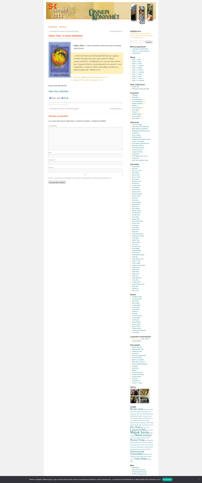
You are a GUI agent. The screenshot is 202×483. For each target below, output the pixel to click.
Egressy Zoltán (136, 196)
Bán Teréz (135, 168)
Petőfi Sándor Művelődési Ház (140, 143)
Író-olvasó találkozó (78, 102)
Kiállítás (134, 105)
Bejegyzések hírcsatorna (138, 470)
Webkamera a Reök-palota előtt (140, 89)
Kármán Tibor (136, 219)
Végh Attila (135, 280)
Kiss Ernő (135, 427)
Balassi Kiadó (136, 303)
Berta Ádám (135, 179)
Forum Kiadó (136, 307)
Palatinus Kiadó (136, 328)
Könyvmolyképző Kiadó (139, 355)
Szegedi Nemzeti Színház (143, 449)
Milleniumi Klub (113, 102)
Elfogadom (167, 479)
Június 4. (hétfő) (136, 59)
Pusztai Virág (137, 439)
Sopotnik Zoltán (136, 250)
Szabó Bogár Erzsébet (138, 255)
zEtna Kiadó (135, 332)
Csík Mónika (135, 187)
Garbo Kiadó (135, 309)
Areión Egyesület (137, 299)
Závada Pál (135, 288)
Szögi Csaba (135, 269)
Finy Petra (135, 198)
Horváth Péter (136, 215)
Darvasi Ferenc (136, 189)
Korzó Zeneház (136, 135)
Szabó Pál (135, 257)
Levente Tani (149, 430)
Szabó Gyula (143, 442)
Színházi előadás (136, 114)
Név (50, 152)
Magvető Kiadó (136, 322)
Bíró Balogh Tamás (148, 414)
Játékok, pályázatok (137, 103)
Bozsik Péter (135, 183)
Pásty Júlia (135, 231)
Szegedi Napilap (136, 376)
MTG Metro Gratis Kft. (138, 362)
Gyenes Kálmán (136, 202)
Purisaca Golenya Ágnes (143, 438)
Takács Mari (135, 271)
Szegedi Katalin (149, 447)
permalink (64, 104)
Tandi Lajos (135, 276)
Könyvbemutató (102, 102)
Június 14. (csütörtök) (138, 80)
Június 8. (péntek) (91, 102)
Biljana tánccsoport (148, 409)
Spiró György (136, 252)
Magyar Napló (136, 324)
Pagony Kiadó (136, 326)
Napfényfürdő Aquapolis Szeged (141, 139)
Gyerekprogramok (137, 99)
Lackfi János (135, 225)
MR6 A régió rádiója (138, 360)
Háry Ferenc (135, 206)
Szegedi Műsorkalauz (138, 374)
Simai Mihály (136, 248)
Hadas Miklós (136, 204)
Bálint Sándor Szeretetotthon (140, 129)
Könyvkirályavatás (116, 31)
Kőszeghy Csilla (145, 427)
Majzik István (139, 432)
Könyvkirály (135, 110)
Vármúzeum (135, 158)
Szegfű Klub (135, 154)
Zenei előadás (136, 118)
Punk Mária (135, 238)
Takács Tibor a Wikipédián (58, 91)
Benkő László (136, 175)
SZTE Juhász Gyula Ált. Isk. (140, 156)
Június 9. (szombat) (137, 70)
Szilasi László (136, 267)
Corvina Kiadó (136, 305)
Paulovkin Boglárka (137, 234)
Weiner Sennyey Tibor (138, 284)
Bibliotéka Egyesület (137, 349)
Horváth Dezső (136, 213)
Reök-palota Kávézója (138, 147)
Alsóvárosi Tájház (137, 124)
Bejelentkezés (136, 467)
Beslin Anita (136, 409)
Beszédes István (136, 181)
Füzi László (135, 200)
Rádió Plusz (135, 368)
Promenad (135, 366)
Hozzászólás (53, 126)
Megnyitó (134, 112)
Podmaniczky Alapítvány (139, 330)
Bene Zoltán (135, 173)
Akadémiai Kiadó (137, 297)
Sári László (135, 244)
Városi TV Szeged (137, 383)
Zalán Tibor (135, 286)
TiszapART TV (136, 381)
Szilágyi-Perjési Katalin (138, 265)
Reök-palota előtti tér (137, 145)
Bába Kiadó (68, 102)
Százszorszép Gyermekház (137, 452)
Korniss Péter (136, 223)
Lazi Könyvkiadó (137, 315)
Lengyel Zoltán (138, 429)
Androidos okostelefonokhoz (140, 49)
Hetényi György (136, 210)
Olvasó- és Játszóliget (138, 141)
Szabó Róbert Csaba (137, 259)
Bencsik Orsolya (136, 171)
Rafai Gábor (147, 440)
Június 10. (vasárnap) (138, 72)
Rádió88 (134, 370)
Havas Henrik (136, 208)
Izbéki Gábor (133, 425)
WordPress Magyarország (139, 474)
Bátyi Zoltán (140, 414)
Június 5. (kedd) (136, 61)
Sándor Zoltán (136, 242)
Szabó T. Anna (136, 261)
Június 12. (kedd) (137, 76)
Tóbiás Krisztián (136, 278)
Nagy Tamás (135, 227)
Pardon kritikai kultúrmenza (139, 364)
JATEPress (135, 311)
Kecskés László (141, 425)
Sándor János (136, 240)
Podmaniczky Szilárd (138, 236)
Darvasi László (136, 192)
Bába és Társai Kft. (137, 347)
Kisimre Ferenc (149, 425)
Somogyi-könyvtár (77, 38)
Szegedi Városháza (137, 152)
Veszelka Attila (136, 282)
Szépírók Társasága (135, 456)
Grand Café (135, 133)
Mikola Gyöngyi (143, 435)
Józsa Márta (135, 217)
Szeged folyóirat (141, 445)
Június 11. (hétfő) (137, 74)
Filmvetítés (135, 97)
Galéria (63, 27)
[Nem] (199, 479)
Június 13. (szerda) (137, 78)
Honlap (50, 167)
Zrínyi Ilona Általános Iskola (140, 160)
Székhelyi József (148, 454)
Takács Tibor (135, 273)
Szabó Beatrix (136, 442)
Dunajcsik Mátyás (137, 194)
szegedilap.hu (133, 449)
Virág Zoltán (140, 458)
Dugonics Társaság (143, 416)
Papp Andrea (135, 229)
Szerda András (136, 263)
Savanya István (136, 246)
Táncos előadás (136, 116)
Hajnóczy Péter (137, 420)
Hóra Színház (150, 422)
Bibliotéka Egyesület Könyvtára (141, 131)
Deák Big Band (134, 416)
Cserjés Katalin (136, 185)
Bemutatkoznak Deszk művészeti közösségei (63, 31)
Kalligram (135, 313)
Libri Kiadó (135, 320)
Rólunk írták (135, 87)
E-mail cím (52, 160)
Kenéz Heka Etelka (137, 221)
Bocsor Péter (133, 411)
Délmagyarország (137, 351)
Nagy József (133, 438)
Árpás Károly (136, 166)
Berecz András (136, 177)
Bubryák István (141, 411)
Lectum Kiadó (136, 318)
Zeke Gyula (135, 290)
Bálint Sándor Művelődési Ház (140, 126)
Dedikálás (135, 95)
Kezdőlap (53, 27)
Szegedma (135, 378)
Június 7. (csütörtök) (138, 66)
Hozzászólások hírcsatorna (139, 472)
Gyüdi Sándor (145, 418)
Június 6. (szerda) (137, 63)
